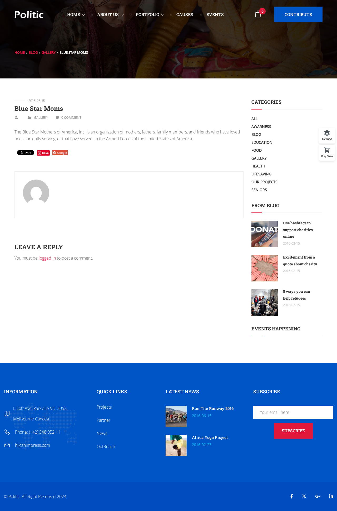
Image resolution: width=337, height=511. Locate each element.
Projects (104, 407)
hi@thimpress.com (32, 445)
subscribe (293, 430)
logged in (47, 258)
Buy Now (327, 156)
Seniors (259, 189)
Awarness (261, 126)
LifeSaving (261, 173)
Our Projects (264, 181)
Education (261, 142)
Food (256, 150)
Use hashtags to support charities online (298, 229)
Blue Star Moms (38, 108)
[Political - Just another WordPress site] (28, 14)
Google (62, 153)
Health (258, 165)
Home (19, 52)
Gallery (49, 52)
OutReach (106, 446)
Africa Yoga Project (210, 437)
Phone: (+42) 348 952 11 (37, 432)
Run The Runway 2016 (213, 408)
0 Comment (71, 117)
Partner (103, 420)
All (254, 118)
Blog (33, 52)
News (102, 433)
